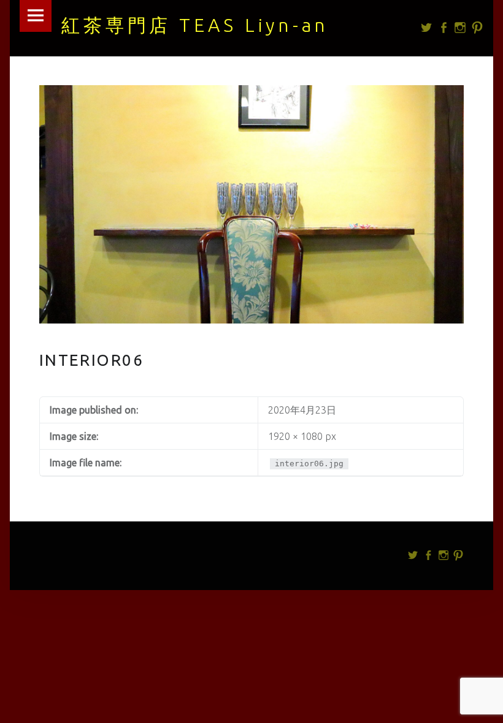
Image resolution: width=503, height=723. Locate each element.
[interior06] (251, 92)
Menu (36, 16)
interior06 (91, 360)
